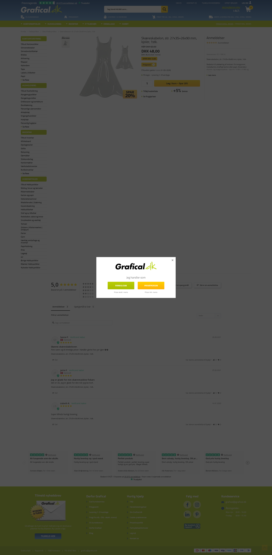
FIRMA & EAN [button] (121, 285)
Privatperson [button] (151, 285)
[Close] (172, 260)
